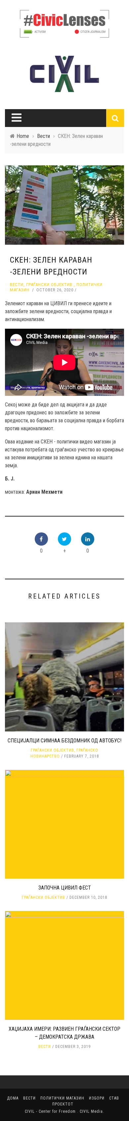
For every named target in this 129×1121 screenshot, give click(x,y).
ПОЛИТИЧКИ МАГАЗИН (62, 1098)
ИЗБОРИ (97, 1098)
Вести (16, 284)
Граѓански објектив (49, 284)
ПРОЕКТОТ (62, 1104)
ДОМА (13, 1098)
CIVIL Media (91, 1111)
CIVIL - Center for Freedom (51, 1111)
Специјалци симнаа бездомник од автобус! (64, 740)
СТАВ (114, 1098)
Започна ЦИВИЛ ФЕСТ (64, 888)
